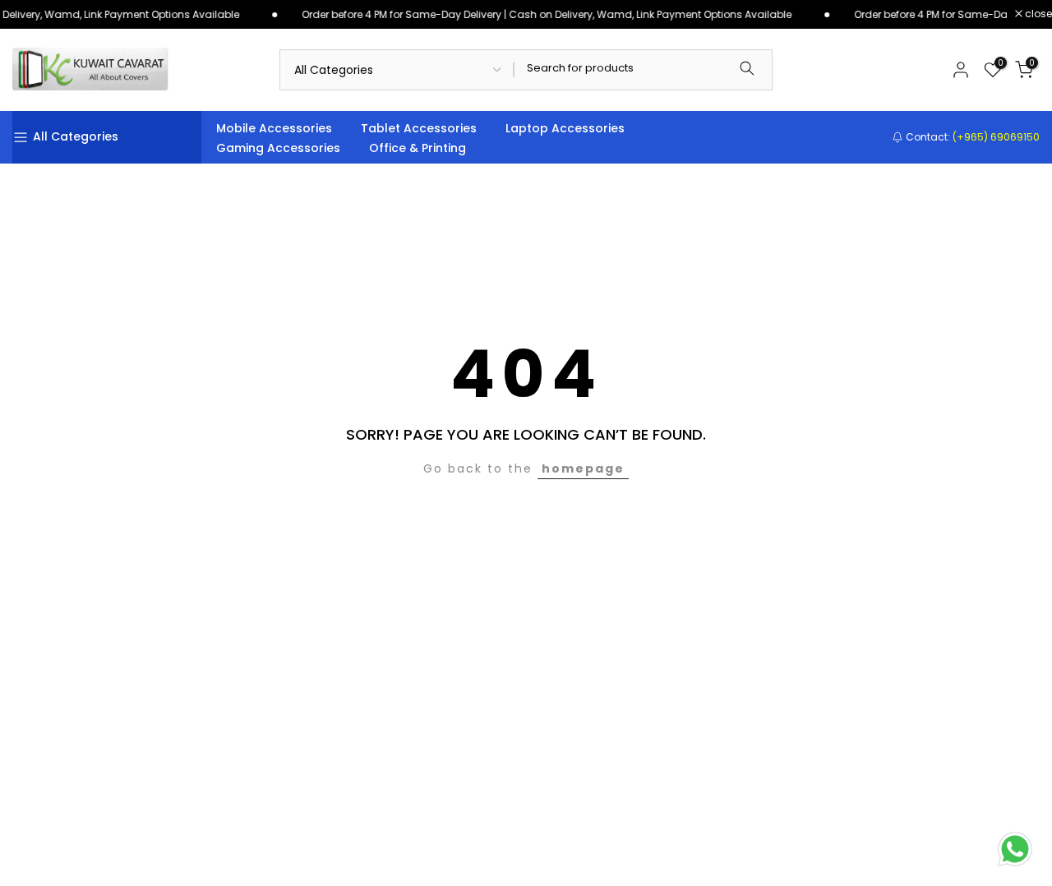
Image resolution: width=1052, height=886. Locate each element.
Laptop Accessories (565, 128)
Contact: (971, 137)
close (1037, 14)
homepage (583, 468)
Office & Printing (417, 148)
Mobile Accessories (274, 128)
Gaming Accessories (278, 148)
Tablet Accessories (419, 128)
